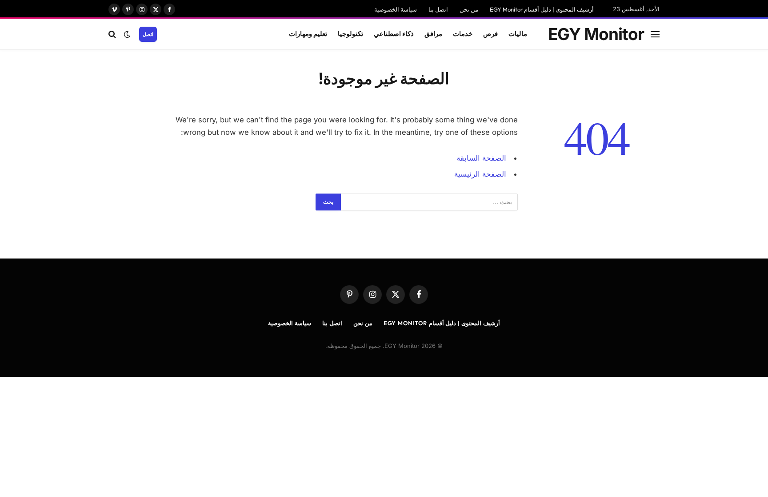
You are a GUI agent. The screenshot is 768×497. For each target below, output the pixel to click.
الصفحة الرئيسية (480, 174)
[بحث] (113, 34)
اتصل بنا (438, 9)
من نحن (469, 9)
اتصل (148, 34)
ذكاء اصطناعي (394, 33)
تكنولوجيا (350, 33)
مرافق (433, 33)
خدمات (462, 33)
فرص (490, 33)
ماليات (517, 33)
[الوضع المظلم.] (127, 34)
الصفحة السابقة (481, 158)
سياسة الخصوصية (395, 9)
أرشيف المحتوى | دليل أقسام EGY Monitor (542, 9)
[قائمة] (655, 34)
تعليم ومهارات (308, 33)
